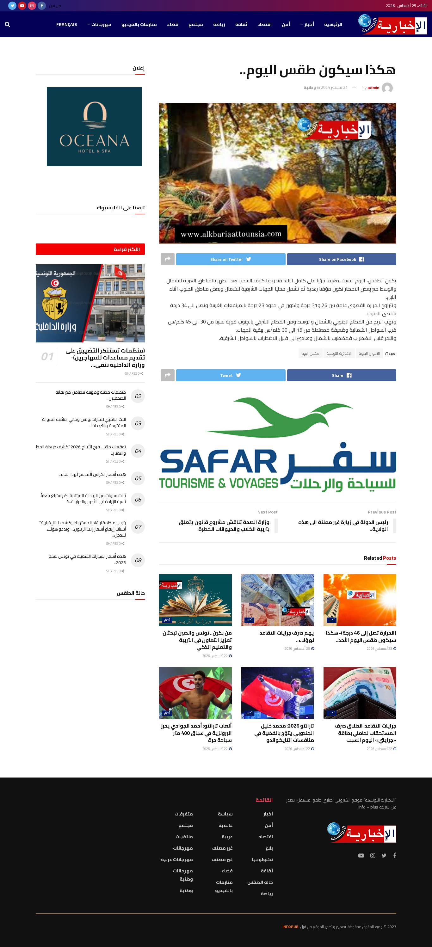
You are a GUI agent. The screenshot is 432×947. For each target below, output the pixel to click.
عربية (227, 837)
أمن (286, 24)
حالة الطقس (260, 882)
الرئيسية (333, 24)
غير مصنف (222, 848)
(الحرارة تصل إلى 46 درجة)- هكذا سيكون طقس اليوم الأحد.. (361, 636)
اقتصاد (264, 24)
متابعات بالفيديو (139, 24)
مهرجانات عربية (177, 859)
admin (373, 87)
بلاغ (269, 848)
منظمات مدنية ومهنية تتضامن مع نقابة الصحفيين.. (90, 395)
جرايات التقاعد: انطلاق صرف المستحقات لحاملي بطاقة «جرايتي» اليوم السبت (365, 733)
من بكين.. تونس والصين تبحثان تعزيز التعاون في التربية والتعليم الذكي (197, 640)
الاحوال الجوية (369, 353)
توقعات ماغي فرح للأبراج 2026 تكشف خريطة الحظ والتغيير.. (81, 450)
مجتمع (195, 24)
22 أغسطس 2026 (215, 656)
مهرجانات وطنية (183, 875)
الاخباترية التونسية (339, 353)
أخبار (309, 24)
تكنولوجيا (262, 859)
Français (66, 24)
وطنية (310, 87)
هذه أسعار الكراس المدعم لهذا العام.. (92, 474)
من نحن (55, 5)
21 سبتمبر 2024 (334, 87)
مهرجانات (101, 24)
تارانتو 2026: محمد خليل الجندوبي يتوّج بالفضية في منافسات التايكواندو (284, 733)
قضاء (172, 24)
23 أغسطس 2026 (380, 648)
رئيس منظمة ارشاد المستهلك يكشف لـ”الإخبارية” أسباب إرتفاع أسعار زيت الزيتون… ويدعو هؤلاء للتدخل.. (82, 529)
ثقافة (241, 24)
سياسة (225, 814)
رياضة (219, 24)
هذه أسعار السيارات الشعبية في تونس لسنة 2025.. (87, 559)
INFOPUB (290, 926)
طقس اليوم (310, 353)
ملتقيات (184, 837)
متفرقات (184, 814)
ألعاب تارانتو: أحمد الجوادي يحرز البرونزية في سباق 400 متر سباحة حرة (196, 733)
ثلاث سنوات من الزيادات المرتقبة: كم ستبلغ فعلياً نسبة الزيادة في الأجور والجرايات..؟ (83, 498)
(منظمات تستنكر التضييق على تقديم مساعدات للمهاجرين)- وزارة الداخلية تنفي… (105, 357)
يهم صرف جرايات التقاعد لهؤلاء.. (287, 636)
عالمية (226, 825)
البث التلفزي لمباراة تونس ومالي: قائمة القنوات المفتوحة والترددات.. (84, 422)
